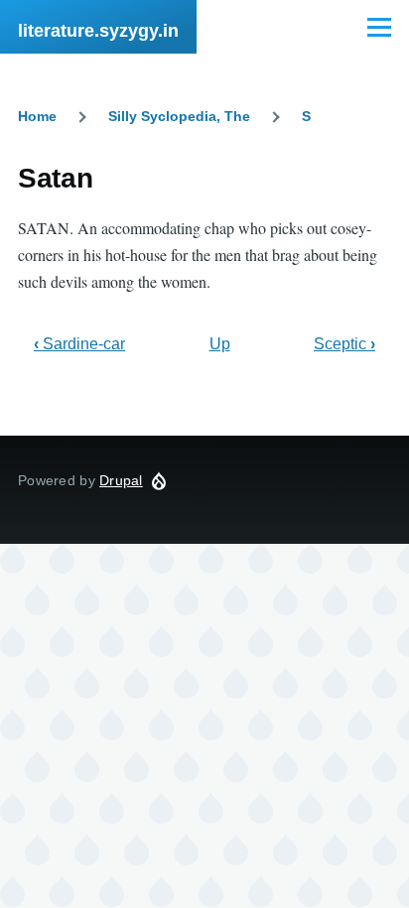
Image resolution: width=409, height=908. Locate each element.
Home (37, 116)
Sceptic (344, 343)
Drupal (121, 480)
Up (219, 343)
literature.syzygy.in (98, 31)
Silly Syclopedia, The (179, 116)
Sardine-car (79, 343)
